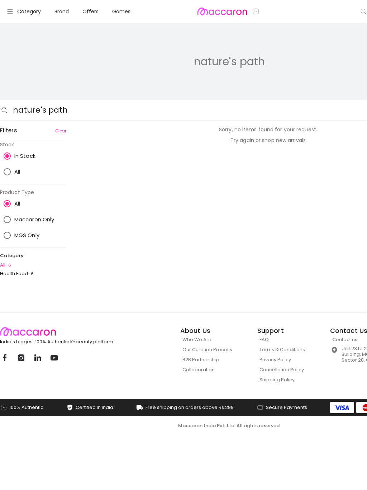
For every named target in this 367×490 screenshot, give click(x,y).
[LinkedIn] (37, 357)
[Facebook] (4, 357)
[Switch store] (256, 11)
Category (29, 11)
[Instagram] (20, 357)
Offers (90, 11)
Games (121, 11)
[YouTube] (53, 357)
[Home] (222, 11)
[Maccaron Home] (70, 331)
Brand (61, 11)
